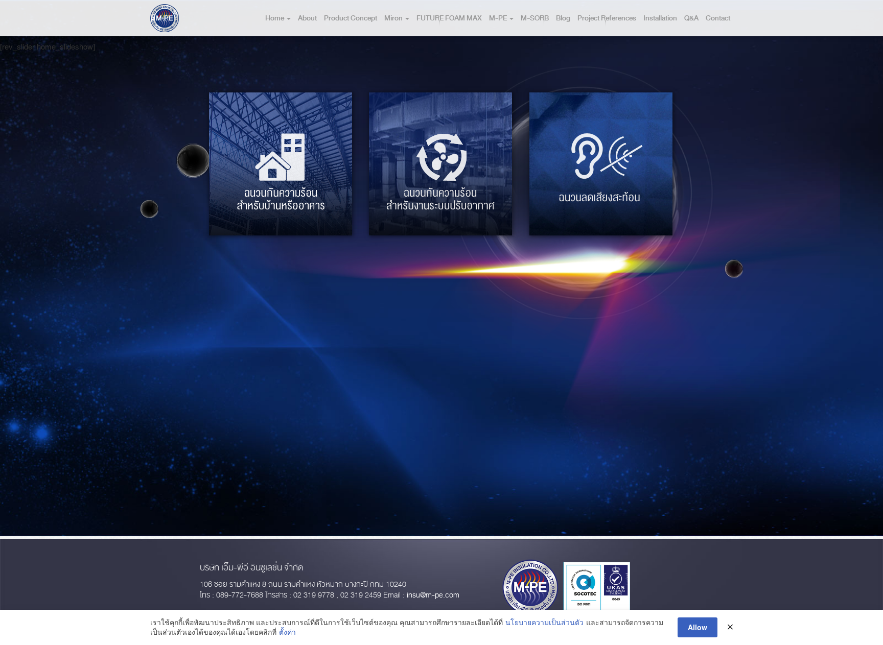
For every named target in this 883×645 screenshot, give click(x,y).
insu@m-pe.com (433, 595)
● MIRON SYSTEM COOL (440, 206)
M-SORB (535, 18)
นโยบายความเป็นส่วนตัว (544, 622)
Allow (697, 627)
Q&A (691, 18)
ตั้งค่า (287, 632)
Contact (718, 18)
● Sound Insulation (599, 206)
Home (275, 18)
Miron (394, 18)
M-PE (498, 18)
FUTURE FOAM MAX (449, 18)
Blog (563, 18)
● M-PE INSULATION (294, 206)
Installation (660, 18)
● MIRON (248, 206)
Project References (606, 18)
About (307, 18)
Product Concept (350, 18)
